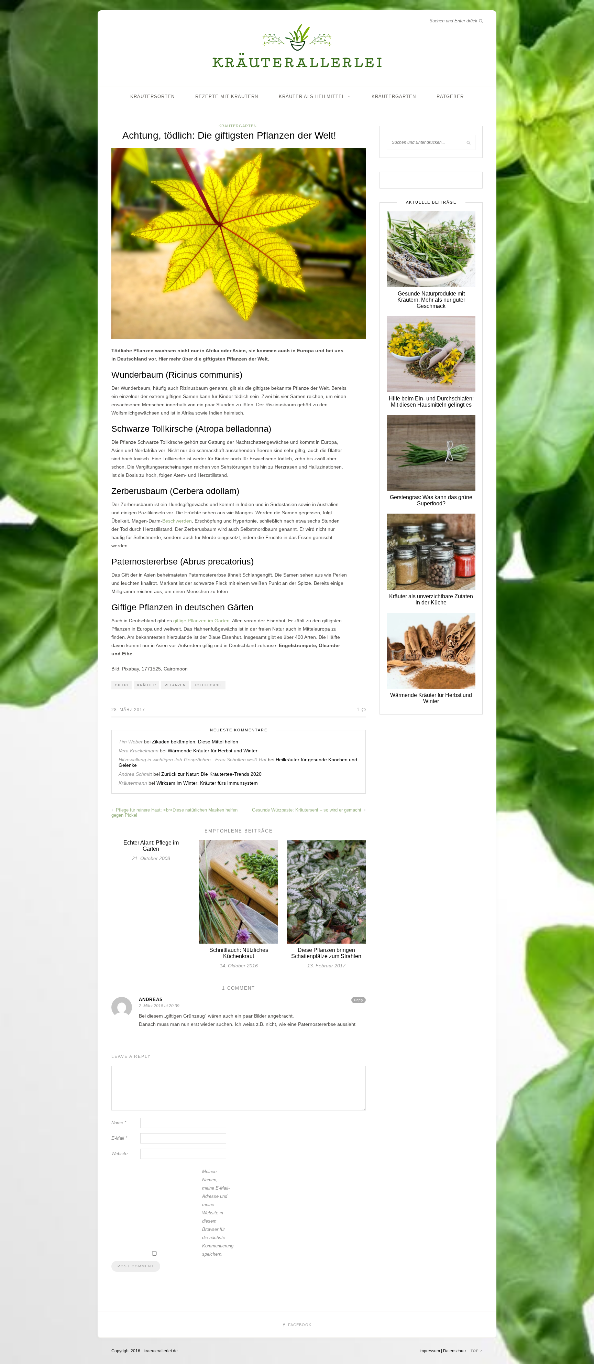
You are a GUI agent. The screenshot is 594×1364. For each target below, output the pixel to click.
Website (119, 1153)
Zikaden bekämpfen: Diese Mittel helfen (195, 741)
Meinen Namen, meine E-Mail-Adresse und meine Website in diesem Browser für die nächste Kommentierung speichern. (216, 1213)
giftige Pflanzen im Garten (201, 620)
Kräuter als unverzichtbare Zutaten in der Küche (431, 599)
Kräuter (146, 685)
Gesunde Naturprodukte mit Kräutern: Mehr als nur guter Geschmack (431, 300)
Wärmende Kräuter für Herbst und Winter (212, 750)
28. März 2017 (128, 709)
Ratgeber (450, 96)
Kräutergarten (394, 96)
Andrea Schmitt (135, 774)
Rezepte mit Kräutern (226, 96)
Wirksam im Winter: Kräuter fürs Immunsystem (207, 783)
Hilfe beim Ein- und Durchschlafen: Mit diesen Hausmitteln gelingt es (431, 402)
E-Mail (119, 1138)
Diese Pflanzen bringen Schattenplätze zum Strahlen (326, 953)
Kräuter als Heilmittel (312, 96)
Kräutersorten (152, 96)
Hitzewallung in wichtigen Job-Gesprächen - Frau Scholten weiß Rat (192, 759)
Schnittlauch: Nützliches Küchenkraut (238, 953)
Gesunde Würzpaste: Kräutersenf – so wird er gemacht (307, 810)
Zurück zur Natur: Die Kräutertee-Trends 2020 (211, 774)
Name (118, 1122)
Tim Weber (131, 741)
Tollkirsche (208, 685)
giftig (122, 685)
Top (475, 1351)
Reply (358, 1000)
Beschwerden (177, 521)
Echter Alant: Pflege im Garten (151, 846)
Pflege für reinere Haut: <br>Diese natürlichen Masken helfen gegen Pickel (174, 812)
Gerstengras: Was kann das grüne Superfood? (431, 500)
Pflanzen (175, 685)
